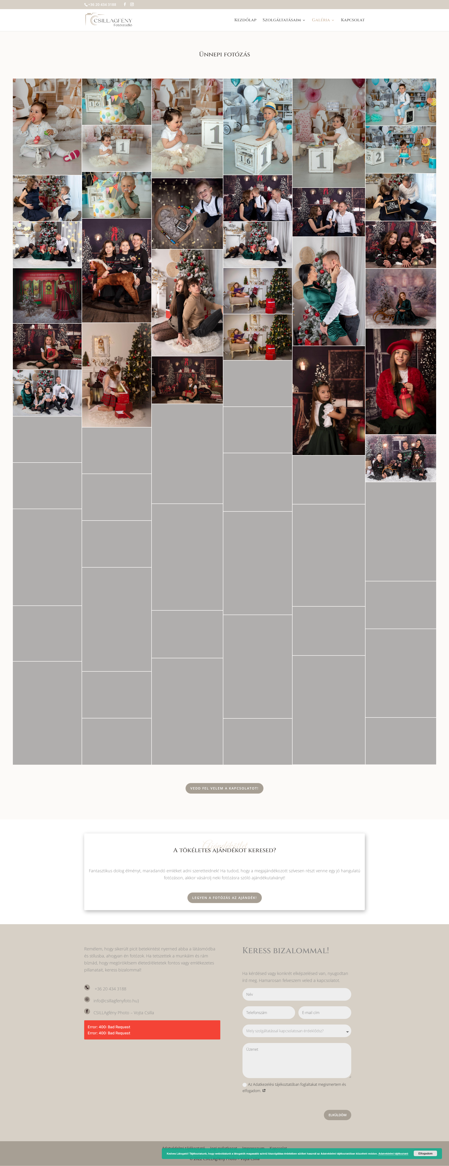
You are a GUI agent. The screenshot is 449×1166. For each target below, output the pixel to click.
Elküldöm (338, 1115)
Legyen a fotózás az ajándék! (224, 897)
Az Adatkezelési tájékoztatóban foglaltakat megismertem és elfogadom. (294, 1087)
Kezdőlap (245, 20)
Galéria (321, 20)
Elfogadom (425, 1153)
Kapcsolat (353, 20)
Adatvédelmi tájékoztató (393, 1153)
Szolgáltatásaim (282, 20)
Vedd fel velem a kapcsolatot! (224, 788)
